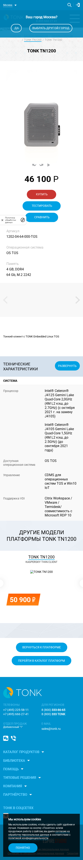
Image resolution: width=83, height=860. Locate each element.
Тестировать (41, 205)
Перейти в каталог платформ (41, 660)
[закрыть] (2, 220)
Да (16, 28)
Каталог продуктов (21, 752)
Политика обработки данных (10, 220)
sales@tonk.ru (51, 728)
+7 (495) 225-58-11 (16, 710)
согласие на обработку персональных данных (39, 833)
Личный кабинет (78, 5)
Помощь (11, 769)
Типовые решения (19, 778)
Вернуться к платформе (41, 647)
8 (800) (53, 710)
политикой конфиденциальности (28, 838)
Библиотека (14, 761)
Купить (41, 194)
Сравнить (42, 217)
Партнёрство (15, 795)
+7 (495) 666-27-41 (16, 714)
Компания (12, 786)
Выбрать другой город (50, 28)
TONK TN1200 (33, 39)
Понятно (23, 847)
